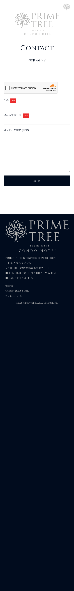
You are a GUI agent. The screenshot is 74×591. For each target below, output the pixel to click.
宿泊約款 (9, 285)
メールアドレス (16, 115)
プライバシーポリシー (15, 295)
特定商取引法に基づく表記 (17, 290)
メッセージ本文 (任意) (16, 130)
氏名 (9, 100)
